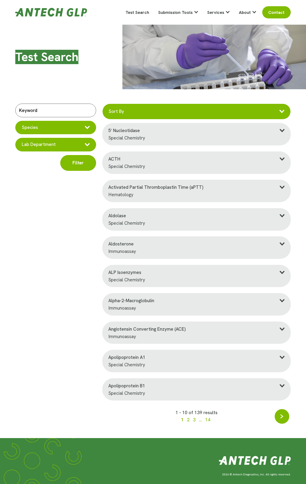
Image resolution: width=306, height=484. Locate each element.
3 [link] (194, 420)
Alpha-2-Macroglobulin (131, 300)
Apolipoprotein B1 (126, 386)
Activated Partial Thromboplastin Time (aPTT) (155, 187)
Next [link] (282, 416)
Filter (78, 163)
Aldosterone (121, 244)
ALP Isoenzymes (124, 272)
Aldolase (117, 215)
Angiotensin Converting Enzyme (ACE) (147, 329)
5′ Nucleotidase (124, 130)
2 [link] (188, 420)
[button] (55, 127)
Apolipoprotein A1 (126, 357)
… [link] (200, 420)
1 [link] (182, 420)
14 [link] (207, 420)
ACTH (114, 159)
